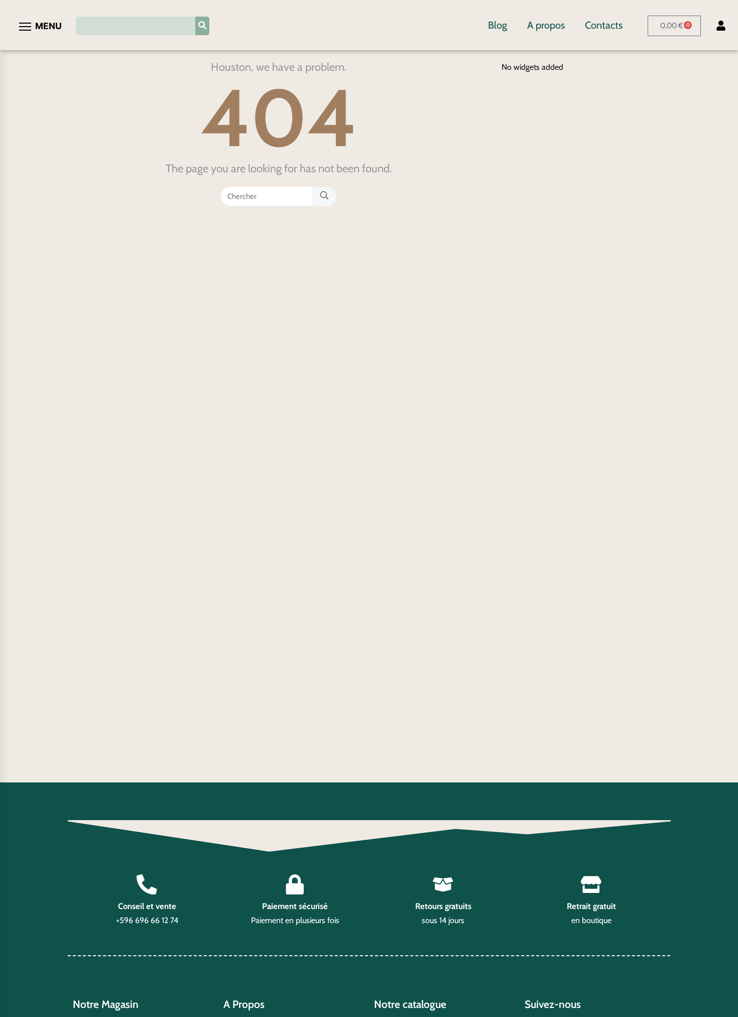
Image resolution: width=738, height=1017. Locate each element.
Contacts (604, 25)
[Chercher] (324, 196)
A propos (546, 25)
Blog (497, 25)
